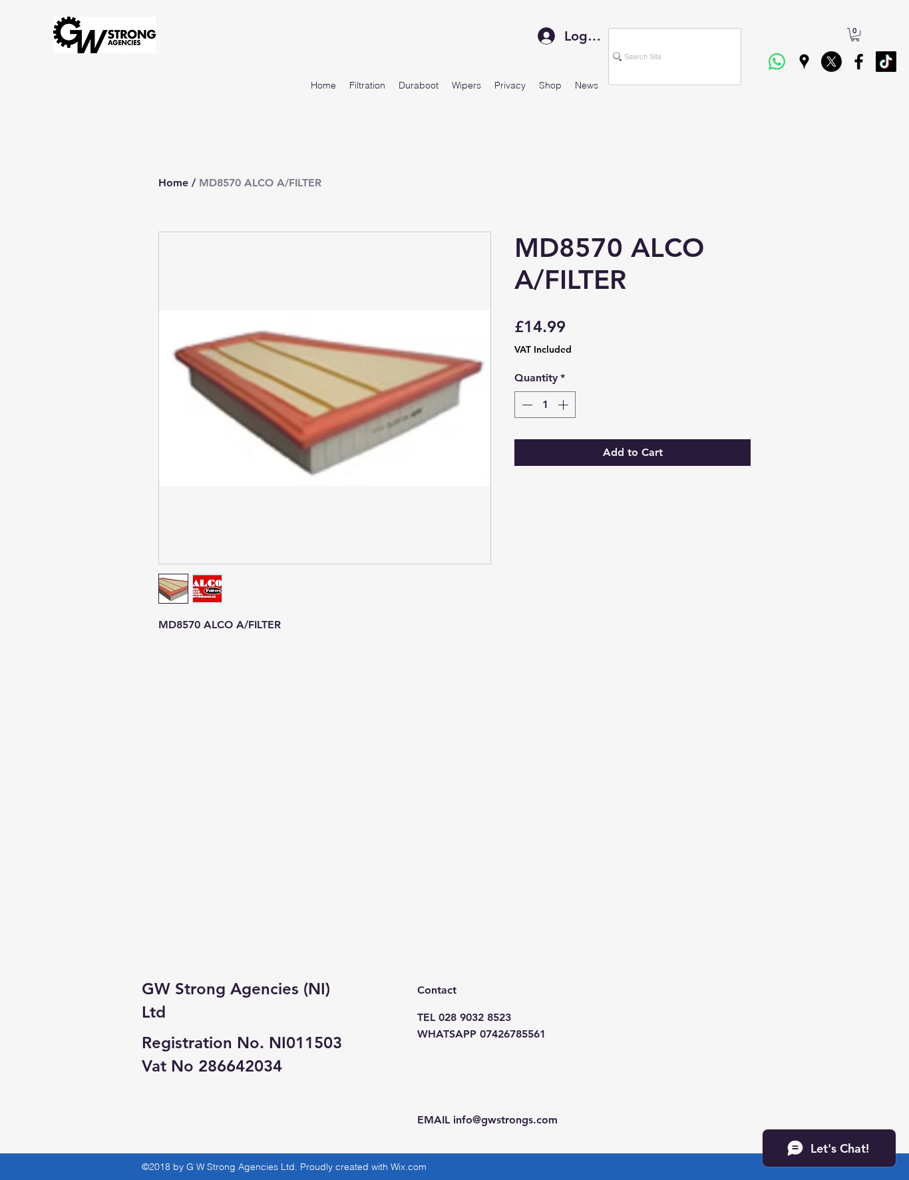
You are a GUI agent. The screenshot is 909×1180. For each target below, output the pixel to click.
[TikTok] (886, 61)
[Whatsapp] (777, 61)
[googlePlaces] (804, 61)
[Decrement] (525, 404)
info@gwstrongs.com (505, 1119)
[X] (831, 61)
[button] (855, 34)
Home (173, 182)
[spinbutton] (545, 404)
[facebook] (858, 61)
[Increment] (564, 404)
